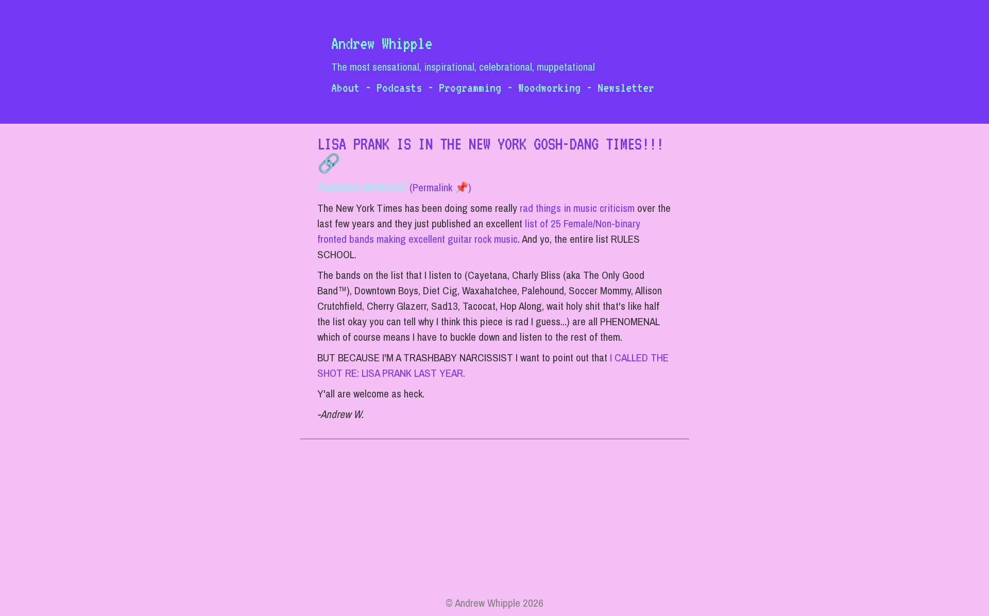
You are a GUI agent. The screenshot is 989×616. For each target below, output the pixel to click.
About (345, 87)
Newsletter (626, 87)
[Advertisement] (494, 523)
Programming (470, 87)
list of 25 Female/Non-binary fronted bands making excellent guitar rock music (478, 231)
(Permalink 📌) (440, 187)
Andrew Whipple (381, 43)
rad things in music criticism (577, 208)
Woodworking (549, 87)
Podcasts (399, 87)
